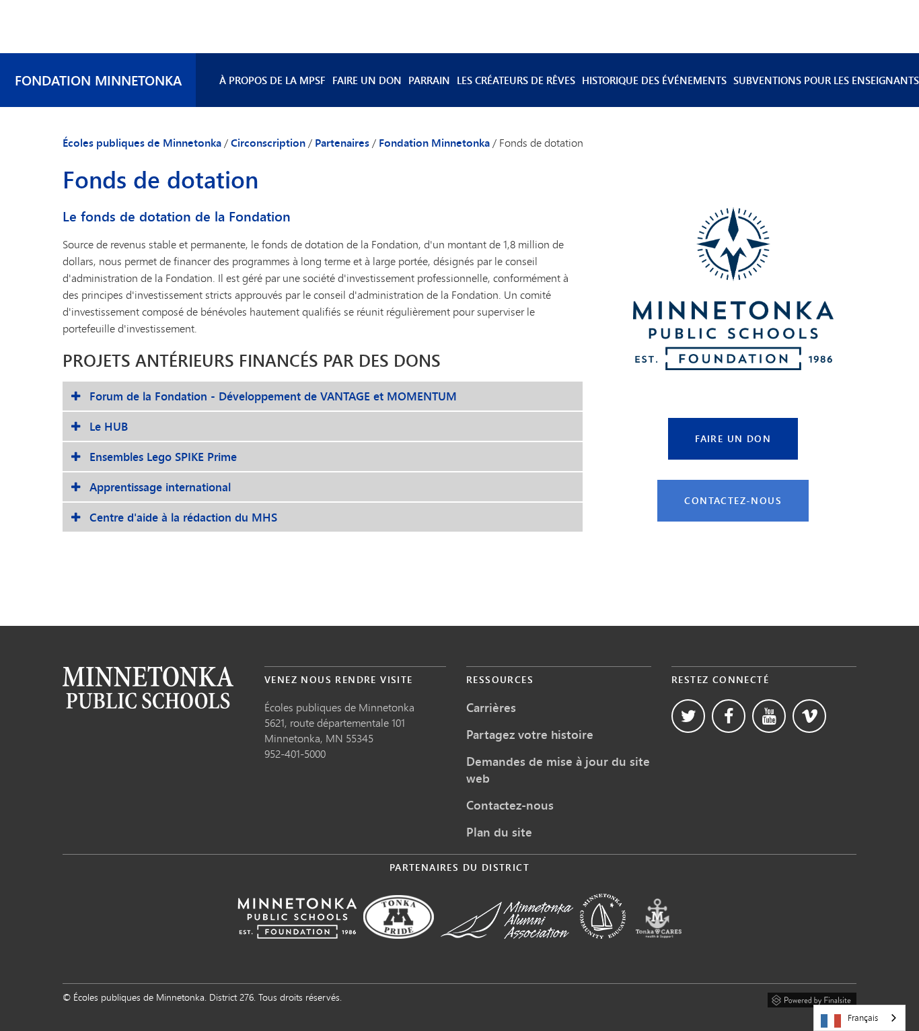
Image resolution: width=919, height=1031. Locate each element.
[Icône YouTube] (769, 716)
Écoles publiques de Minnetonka (142, 143)
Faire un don (367, 80)
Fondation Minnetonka (98, 80)
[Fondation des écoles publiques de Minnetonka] (297, 948)
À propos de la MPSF (272, 80)
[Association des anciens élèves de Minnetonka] (507, 948)
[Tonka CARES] (659, 948)
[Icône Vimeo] (809, 716)
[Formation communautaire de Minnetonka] (603, 948)
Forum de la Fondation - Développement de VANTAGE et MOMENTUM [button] (273, 396)
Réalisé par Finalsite (812, 998)
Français (863, 1017)
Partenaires (342, 143)
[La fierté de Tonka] (398, 948)
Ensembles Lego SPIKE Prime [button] (163, 456)
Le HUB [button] (108, 426)
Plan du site (499, 832)
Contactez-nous (733, 500)
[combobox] (859, 1018)
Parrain (429, 80)
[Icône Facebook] (728, 716)
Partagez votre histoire (529, 734)
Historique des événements (654, 80)
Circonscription (268, 143)
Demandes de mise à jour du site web (558, 769)
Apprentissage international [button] (160, 486)
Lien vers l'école (148, 687)
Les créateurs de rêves (516, 80)
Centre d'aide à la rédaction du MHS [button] (183, 517)
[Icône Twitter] (688, 716)
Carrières (491, 707)
